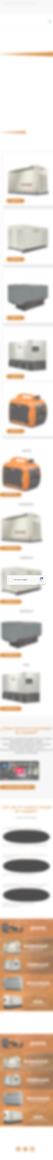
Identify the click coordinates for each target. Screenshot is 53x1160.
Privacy (39, 584)
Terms (43, 584)
